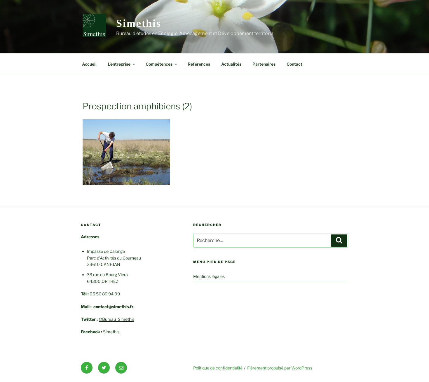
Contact (294, 64)
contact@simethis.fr (113, 306)
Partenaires (263, 64)
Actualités (231, 64)
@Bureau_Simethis (116, 319)
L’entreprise (119, 64)
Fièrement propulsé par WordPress (279, 367)
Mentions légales (209, 276)
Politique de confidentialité (218, 367)
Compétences (159, 64)
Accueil (89, 64)
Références (199, 64)
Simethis (138, 23)
